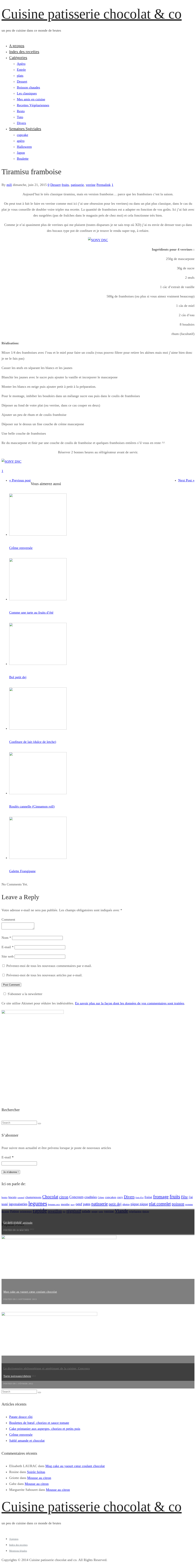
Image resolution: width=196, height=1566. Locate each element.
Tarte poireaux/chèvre (17, 1376)
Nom (6, 938)
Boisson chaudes (28, 87)
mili (9, 185)
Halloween (24, 147)
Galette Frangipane (22, 871)
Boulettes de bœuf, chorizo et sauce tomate (39, 1423)
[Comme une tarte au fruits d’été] (38, 599)
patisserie (77, 185)
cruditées (90, 1197)
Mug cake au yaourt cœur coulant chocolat (30, 1291)
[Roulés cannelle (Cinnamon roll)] (38, 793)
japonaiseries (18, 1204)
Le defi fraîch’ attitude (18, 1222)
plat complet (160, 1203)
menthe (65, 1204)
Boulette (23, 158)
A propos (16, 46)
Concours (76, 1197)
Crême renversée (21, 548)
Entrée (21, 70)
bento (4, 1197)
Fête (184, 1197)
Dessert (22, 81)
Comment (8, 919)
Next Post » (186, 480)
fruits (65, 185)
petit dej (115, 1204)
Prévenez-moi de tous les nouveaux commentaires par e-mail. (49, 966)
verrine (91, 185)
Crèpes (101, 1197)
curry (120, 1197)
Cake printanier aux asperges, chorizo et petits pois (44, 1429)
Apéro (21, 64)
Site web (8, 956)
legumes (37, 1203)
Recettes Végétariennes (33, 105)
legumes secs (54, 1204)
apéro (20, 141)
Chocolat (50, 1196)
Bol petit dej (17, 677)
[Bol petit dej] (38, 664)
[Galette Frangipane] (38, 858)
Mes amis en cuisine (31, 99)
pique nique (139, 1204)
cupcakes (110, 1197)
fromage (161, 1196)
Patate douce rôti (21, 1417)
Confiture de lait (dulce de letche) (32, 742)
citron (63, 1197)
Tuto (20, 117)
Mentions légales (18, 1550)
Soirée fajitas (36, 1472)
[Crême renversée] (38, 534)
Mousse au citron (39, 1478)
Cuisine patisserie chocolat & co (92, 14)
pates (86, 1204)
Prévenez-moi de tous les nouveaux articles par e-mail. (44, 975)
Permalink (103, 185)
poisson (178, 1204)
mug (73, 1205)
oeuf (79, 1204)
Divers (21, 123)
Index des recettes (24, 52)
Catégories (18, 57)
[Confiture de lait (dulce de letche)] (38, 728)
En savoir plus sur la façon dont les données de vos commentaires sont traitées (129, 1003)
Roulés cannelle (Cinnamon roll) (32, 806)
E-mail (8, 947)
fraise (148, 1197)
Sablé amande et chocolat (27, 1440)
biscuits (12, 1197)
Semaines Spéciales (25, 129)
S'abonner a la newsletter (25, 994)
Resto (21, 111)
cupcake (22, 135)
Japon (21, 153)
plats (20, 75)
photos (126, 1204)
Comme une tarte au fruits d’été (31, 612)
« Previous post (20, 480)
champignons (33, 1197)
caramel (20, 1197)
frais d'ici (140, 1197)
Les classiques (27, 93)
